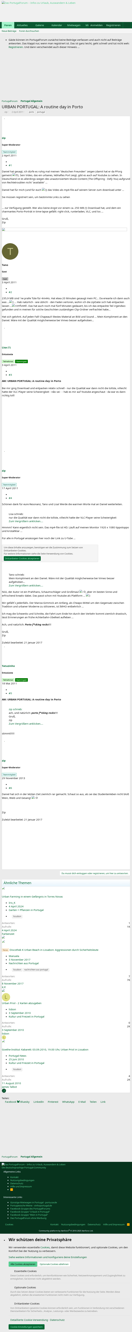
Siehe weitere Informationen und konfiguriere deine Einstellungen (48, 1257)
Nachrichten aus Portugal (24, 963)
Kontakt (14, 1177)
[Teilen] (10, 161)
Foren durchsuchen (29, 30)
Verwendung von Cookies (59, 553)
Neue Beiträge (9, 30)
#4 (10, 498)
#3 (10, 374)
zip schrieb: (15, 709)
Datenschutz (16, 1183)
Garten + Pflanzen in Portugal (26, 910)
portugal (41, 112)
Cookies (9, 1224)
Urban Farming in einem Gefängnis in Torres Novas (32, 896)
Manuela (14, 956)
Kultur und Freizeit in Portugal (26, 1016)
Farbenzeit (8, 933)
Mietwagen (73, 25)
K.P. (4, 987)
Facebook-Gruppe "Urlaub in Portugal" (30, 1211)
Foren (8, 25)
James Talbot (9, 1086)
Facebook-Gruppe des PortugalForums (30, 1208)
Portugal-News (17, 1055)
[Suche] (127, 25)
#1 (10, 165)
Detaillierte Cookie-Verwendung (29, 1320)
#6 (10, 788)
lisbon (12, 1009)
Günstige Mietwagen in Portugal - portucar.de (33, 1202)
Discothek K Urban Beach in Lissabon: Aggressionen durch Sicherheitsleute (54, 949)
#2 (10, 292)
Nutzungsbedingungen (22, 1180)
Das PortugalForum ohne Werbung (28, 1218)
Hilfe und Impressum (21, 1186)
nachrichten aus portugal (36, 969)
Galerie (39, 25)
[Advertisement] (64, 12)
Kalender (57, 25)
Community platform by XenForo (66, 1230)
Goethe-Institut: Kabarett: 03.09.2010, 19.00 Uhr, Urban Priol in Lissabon (45, 1049)
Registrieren (16, 47)
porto (31, 112)
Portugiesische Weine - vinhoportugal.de (31, 1205)
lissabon (17, 916)
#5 (10, 693)
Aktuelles (22, 25)
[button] (30, 25)
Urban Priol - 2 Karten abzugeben (21, 1003)
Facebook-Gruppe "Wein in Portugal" (29, 1214)
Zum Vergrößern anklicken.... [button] (26, 521)
